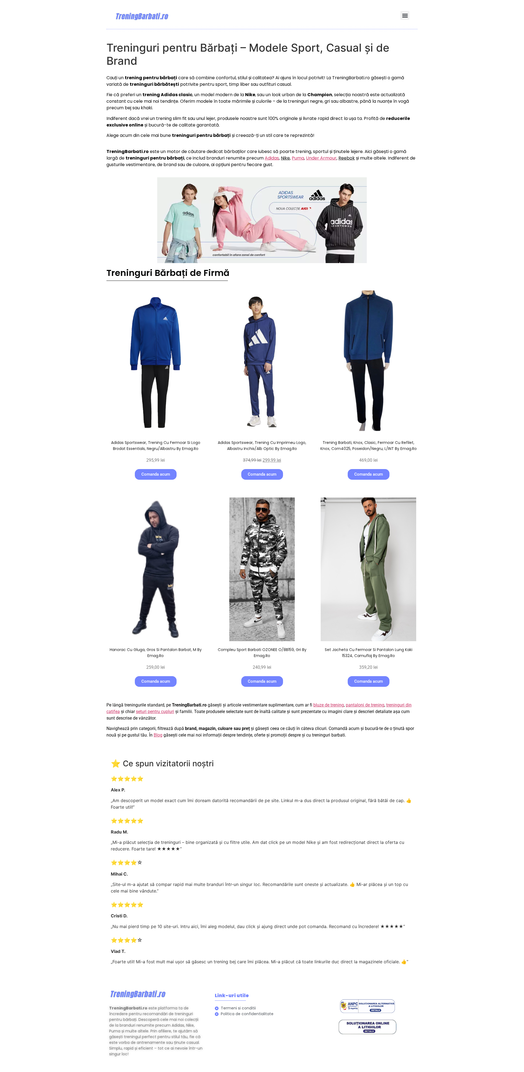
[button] (404, 15)
